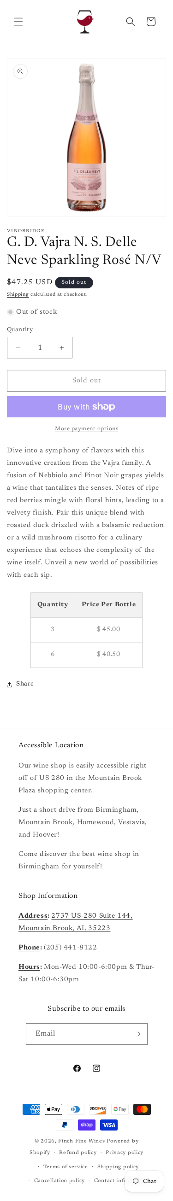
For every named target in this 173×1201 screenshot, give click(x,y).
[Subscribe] (137, 1034)
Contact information (121, 1180)
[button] (18, 22)
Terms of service (65, 1167)
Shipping (18, 295)
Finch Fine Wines (81, 1141)
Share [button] (25, 684)
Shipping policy (118, 1167)
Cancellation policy (59, 1180)
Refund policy (77, 1152)
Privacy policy (124, 1152)
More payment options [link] (86, 429)
